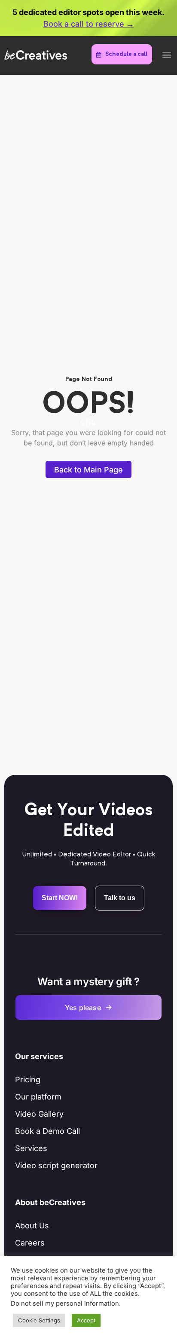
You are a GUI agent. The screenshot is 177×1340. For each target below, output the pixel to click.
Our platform (38, 1096)
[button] (166, 54)
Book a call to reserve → (88, 23)
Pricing (27, 1079)
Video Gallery (39, 1113)
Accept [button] (86, 1320)
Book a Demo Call (47, 1131)
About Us (32, 1225)
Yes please (88, 1007)
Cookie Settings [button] (39, 1320)
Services (31, 1148)
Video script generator (56, 1165)
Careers (30, 1242)
